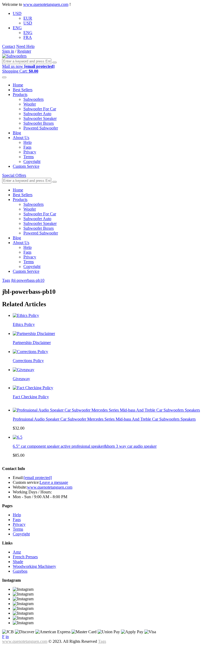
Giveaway (21, 378)
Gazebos (20, 571)
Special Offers (14, 175)
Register (24, 51)
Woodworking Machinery (34, 566)
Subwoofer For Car (39, 109)
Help (27, 142)
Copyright (31, 161)
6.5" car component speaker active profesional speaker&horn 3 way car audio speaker (85, 446)
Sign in (8, 51)
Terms (28, 156)
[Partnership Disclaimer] (34, 333)
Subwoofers (33, 99)
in (7, 636)
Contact (8, 46)
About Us (21, 137)
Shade (18, 561)
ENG (17, 28)
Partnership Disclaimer (32, 342)
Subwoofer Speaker (40, 118)
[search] (54, 62)
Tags (6, 280)
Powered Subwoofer (40, 128)
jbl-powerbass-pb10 (27, 280)
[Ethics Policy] (26, 315)
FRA (27, 37)
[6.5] (17, 437)
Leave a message (54, 482)
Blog (17, 133)
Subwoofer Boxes (38, 123)
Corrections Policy (28, 360)
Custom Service (26, 166)
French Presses (25, 557)
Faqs (27, 147)
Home (18, 85)
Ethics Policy (24, 324)
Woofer (29, 104)
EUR (27, 18)
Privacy (29, 152)
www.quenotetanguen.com (45, 4)
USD (17, 13)
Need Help (25, 46)
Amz (17, 552)
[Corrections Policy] (30, 351)
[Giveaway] (23, 369)
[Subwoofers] (14, 56)
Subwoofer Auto (37, 113)
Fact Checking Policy (31, 397)
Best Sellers (22, 89)
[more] (4, 77)
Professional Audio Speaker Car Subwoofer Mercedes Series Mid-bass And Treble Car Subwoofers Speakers (104, 419)
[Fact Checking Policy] (33, 387)
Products (20, 94)
